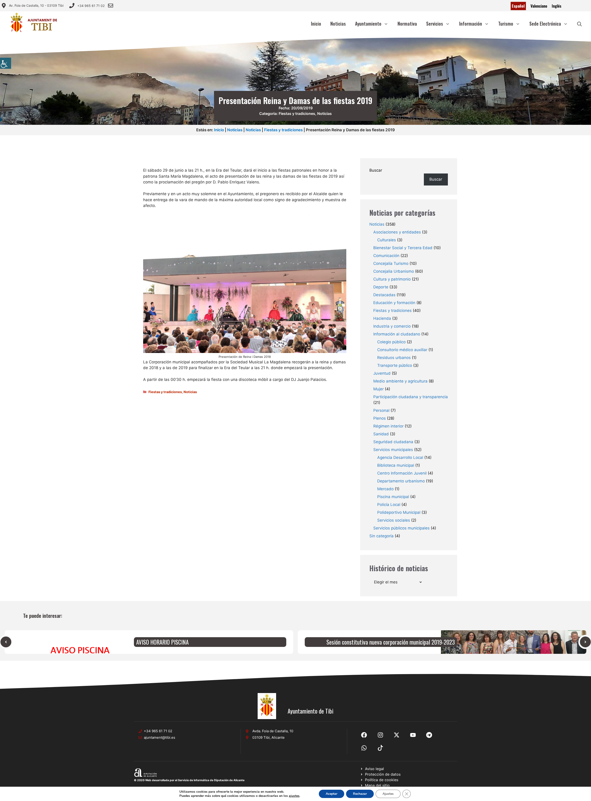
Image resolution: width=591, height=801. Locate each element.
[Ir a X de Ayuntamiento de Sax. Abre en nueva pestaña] (380, 735)
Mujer (378, 389)
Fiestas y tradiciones (297, 113)
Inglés (556, 6)
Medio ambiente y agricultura (400, 381)
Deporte (380, 287)
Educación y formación (394, 302)
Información (470, 23)
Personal (381, 410)
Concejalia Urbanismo (393, 271)
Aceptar (331, 794)
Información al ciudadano (396, 334)
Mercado (385, 489)
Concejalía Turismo (390, 263)
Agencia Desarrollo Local (400, 457)
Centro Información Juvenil (402, 473)
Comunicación (386, 255)
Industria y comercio (392, 326)
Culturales (386, 240)
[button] (579, 23)
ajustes (294, 796)
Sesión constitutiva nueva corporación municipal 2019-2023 (390, 642)
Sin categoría (381, 536)
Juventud (382, 373)
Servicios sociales (393, 520)
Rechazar (360, 794)
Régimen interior (388, 426)
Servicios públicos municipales (401, 528)
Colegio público (391, 342)
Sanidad (381, 434)
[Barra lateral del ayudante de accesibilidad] (5, 63)
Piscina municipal (393, 496)
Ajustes (388, 794)
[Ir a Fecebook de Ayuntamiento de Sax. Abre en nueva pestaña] (364, 735)
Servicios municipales (393, 449)
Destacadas (384, 295)
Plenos (379, 418)
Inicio (316, 23)
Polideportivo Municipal (398, 512)
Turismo (505, 23)
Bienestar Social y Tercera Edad (402, 247)
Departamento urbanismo (401, 481)
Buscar (375, 170)
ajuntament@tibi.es (159, 737)
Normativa (407, 23)
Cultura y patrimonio (392, 279)
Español (518, 6)
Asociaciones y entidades (397, 232)
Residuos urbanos (394, 357)
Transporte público (394, 365)
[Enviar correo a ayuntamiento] (110, 5)
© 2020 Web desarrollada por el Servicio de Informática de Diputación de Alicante (189, 780)
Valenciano (539, 6)
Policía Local (388, 504)
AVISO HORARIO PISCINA (162, 642)
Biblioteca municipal (395, 465)
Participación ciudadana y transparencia (410, 397)
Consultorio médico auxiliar (402, 349)
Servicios (434, 23)
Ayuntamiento (368, 23)
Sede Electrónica (545, 23)
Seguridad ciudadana (393, 441)
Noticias (338, 23)
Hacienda (382, 318)
